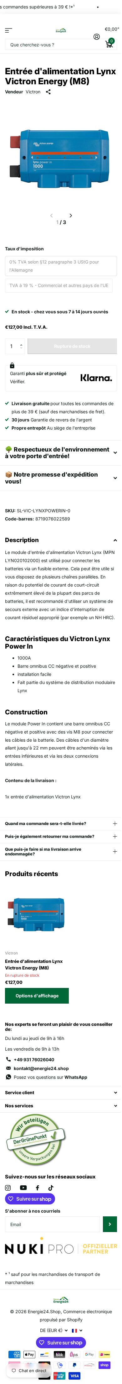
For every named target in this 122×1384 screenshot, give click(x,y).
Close (58, 1113)
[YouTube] (23, 1208)
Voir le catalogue (8, 30)
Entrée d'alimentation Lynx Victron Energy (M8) (34, 985)
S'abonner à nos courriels (32, 1231)
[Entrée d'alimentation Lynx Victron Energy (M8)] (37, 934)
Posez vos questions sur (50, 1097)
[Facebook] (37, 1208)
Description (22, 552)
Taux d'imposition (24, 248)
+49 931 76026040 (34, 1080)
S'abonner (105, 1245)
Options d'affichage (37, 1016)
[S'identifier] (96, 36)
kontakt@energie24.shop (41, 1089)
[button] (22, 340)
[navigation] (71, 215)
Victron (33, 91)
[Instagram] (8, 1208)
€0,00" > (111, 34)
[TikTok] (50, 1208)
